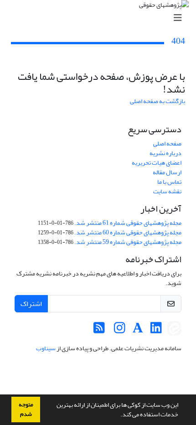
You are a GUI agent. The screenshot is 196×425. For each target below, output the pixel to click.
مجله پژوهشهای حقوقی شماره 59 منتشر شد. (127, 242)
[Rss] (99, 330)
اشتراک (31, 304)
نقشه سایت (167, 191)
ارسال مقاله (167, 172)
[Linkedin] (156, 330)
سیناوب (46, 348)
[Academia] (137, 330)
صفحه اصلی (167, 143)
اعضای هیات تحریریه (156, 162)
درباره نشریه (165, 153)
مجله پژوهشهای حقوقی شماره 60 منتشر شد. (127, 232)
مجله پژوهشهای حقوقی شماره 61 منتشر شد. (127, 223)
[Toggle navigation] (101, 18)
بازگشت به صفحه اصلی (157, 101)
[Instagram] (119, 330)
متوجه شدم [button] (26, 409)
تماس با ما (169, 182)
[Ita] (174, 330)
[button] (118, 415)
